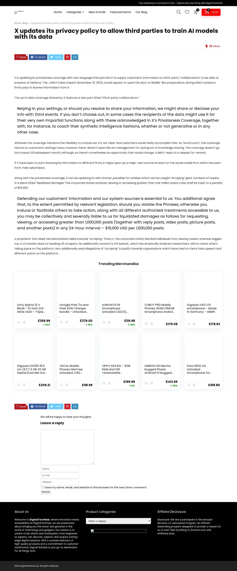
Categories (73, 12)
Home (58, 12)
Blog (25, 23)
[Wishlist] (187, 12)
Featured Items (120, 12)
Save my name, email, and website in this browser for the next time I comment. (96, 487)
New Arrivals (97, 12)
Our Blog (141, 12)
